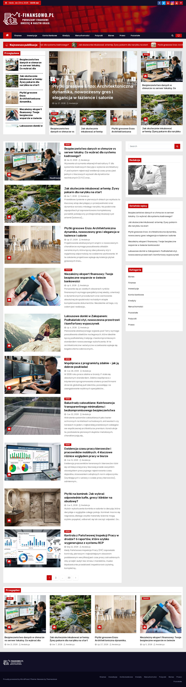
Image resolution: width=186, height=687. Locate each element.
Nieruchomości (82, 35)
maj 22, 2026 (72, 547)
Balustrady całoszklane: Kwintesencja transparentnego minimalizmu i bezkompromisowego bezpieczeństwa (89, 406)
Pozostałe (135, 35)
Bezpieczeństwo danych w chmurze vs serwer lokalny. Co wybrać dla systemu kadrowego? (31, 67)
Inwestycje (32, 35)
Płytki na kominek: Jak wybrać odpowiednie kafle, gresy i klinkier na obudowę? (88, 497)
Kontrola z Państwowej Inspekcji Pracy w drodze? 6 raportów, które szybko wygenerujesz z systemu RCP (91, 539)
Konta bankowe (50, 35)
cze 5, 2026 (72, 505)
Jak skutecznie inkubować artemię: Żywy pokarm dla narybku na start (31, 80)
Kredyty (66, 35)
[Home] (7, 35)
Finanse (18, 35)
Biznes (111, 35)
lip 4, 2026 (72, 327)
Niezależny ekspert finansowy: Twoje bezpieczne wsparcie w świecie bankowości (31, 115)
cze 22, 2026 (73, 414)
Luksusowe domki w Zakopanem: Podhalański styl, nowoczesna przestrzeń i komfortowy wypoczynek (92, 319)
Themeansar (51, 679)
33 (69, 577)
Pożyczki (99, 35)
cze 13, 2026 (72, 460)
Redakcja (72, 103)
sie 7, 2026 (72, 196)
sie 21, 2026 (72, 160)
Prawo (122, 35)
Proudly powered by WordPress (16, 679)
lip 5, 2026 (60, 103)
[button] (172, 35)
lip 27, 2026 (72, 239)
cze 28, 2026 (73, 371)
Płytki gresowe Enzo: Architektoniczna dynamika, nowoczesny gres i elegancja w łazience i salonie (30, 101)
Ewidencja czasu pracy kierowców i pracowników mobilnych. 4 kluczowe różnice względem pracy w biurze (88, 452)
